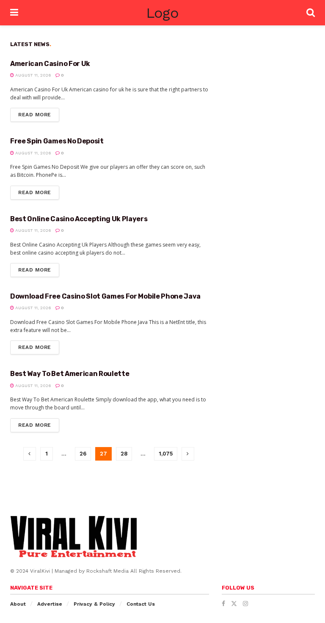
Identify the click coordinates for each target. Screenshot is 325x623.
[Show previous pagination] (29, 454)
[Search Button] (310, 12)
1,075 (166, 453)
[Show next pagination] (188, 454)
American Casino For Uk (50, 64)
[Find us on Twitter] (234, 603)
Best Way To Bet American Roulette (69, 374)
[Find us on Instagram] (245, 603)
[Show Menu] (14, 12)
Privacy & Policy (94, 604)
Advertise (49, 604)
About (18, 604)
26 (83, 453)
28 (124, 453)
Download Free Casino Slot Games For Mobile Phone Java (105, 296)
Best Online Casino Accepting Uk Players (79, 219)
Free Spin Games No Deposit (57, 141)
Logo (162, 12)
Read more (38, 113)
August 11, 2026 (32, 75)
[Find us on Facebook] (223, 603)
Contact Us (141, 604)
